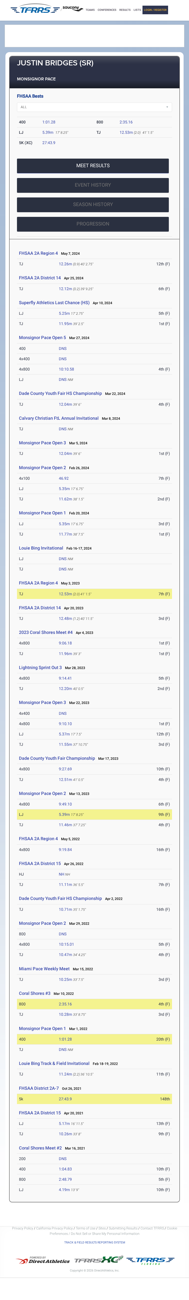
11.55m (65, 744)
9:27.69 (65, 769)
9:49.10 (65, 804)
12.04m (65, 404)
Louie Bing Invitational (41, 548)
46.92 (64, 478)
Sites (102, 1228)
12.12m (65, 288)
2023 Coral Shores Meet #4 (46, 632)
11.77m (65, 534)
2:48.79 (65, 1179)
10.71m (65, 909)
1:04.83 (65, 1169)
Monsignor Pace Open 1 (42, 512)
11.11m (65, 884)
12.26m (65, 264)
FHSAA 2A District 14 (40, 277)
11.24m (65, 1074)
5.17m (64, 1123)
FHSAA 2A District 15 (40, 863)
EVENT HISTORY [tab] (93, 185)
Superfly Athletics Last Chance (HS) (54, 302)
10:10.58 (66, 369)
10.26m (65, 1134)
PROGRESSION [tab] (93, 224)
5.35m (64, 488)
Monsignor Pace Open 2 (42, 467)
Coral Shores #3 (34, 993)
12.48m (65, 618)
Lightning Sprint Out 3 (40, 667)
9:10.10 (65, 723)
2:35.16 (126, 122)
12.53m (126, 132)
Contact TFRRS (153, 1228)
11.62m (65, 499)
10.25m (65, 979)
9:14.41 (65, 678)
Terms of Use (85, 1228)
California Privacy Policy (54, 1228)
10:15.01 (66, 944)
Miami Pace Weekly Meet (44, 968)
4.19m (64, 1189)
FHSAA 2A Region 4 (38, 253)
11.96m (65, 653)
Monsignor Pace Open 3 (42, 442)
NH (61, 874)
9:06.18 (65, 643)
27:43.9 (48, 142)
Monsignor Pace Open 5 (42, 337)
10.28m (65, 1014)
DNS (63, 348)
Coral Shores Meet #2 (40, 1148)
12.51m (65, 779)
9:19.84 (65, 849)
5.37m (64, 734)
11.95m (65, 323)
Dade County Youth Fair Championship (57, 758)
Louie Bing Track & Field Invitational (54, 1063)
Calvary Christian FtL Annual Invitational (59, 418)
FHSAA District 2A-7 (39, 1088)
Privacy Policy (22, 1228)
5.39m (47, 132)
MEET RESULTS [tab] (93, 165)
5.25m (64, 313)
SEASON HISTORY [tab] (93, 204)
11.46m (65, 824)
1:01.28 (48, 122)
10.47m (65, 954)
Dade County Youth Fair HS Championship (60, 393)
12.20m (65, 688)
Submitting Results (123, 1228)
